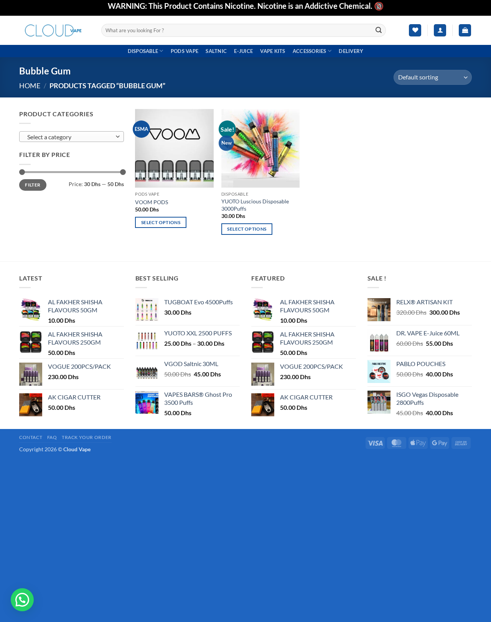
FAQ (52, 437)
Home (29, 85)
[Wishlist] (415, 30)
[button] (440, 30)
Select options (160, 222)
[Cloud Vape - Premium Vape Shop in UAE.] (54, 30)
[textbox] (69, 137)
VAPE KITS (272, 51)
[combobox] (71, 136)
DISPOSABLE (143, 51)
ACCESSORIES (309, 51)
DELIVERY (351, 51)
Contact (30, 437)
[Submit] (379, 30)
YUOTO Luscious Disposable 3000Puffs (255, 205)
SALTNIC (216, 51)
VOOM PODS (151, 202)
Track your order (87, 437)
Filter (32, 185)
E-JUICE (243, 51)
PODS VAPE (184, 51)
